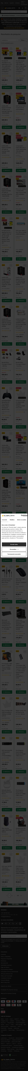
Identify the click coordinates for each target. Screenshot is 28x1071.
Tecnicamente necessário (14, 554)
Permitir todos (14, 544)
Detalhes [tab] (12, 519)
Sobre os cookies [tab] (21, 519)
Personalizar (13, 549)
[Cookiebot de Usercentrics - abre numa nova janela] (20, 516)
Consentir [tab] (4, 519)
